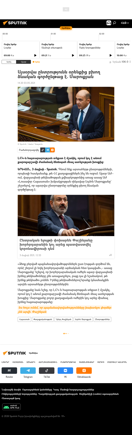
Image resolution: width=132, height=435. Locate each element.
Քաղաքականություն (42, 319)
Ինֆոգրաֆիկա (68, 362)
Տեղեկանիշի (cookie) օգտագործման (99, 393)
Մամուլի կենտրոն (117, 362)
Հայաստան (24, 319)
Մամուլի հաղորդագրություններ (77, 389)
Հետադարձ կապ (11, 398)
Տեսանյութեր (86, 362)
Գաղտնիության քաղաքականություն (58, 393)
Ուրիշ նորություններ (89, 47)
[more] (110, 255)
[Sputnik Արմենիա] (16, 25)
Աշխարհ (31, 362)
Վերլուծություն (47, 362)
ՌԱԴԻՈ (100, 362)
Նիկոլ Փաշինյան (63, 319)
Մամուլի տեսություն (52, 47)
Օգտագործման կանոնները (37, 389)
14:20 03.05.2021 (26, 82)
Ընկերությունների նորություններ (19, 393)
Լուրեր (7, 47)
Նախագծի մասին (11, 389)
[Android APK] (11, 407)
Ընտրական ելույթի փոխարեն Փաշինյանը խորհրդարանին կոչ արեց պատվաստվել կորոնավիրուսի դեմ (56, 244)
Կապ (56, 389)
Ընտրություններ (102, 319)
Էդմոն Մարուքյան (83, 319)
